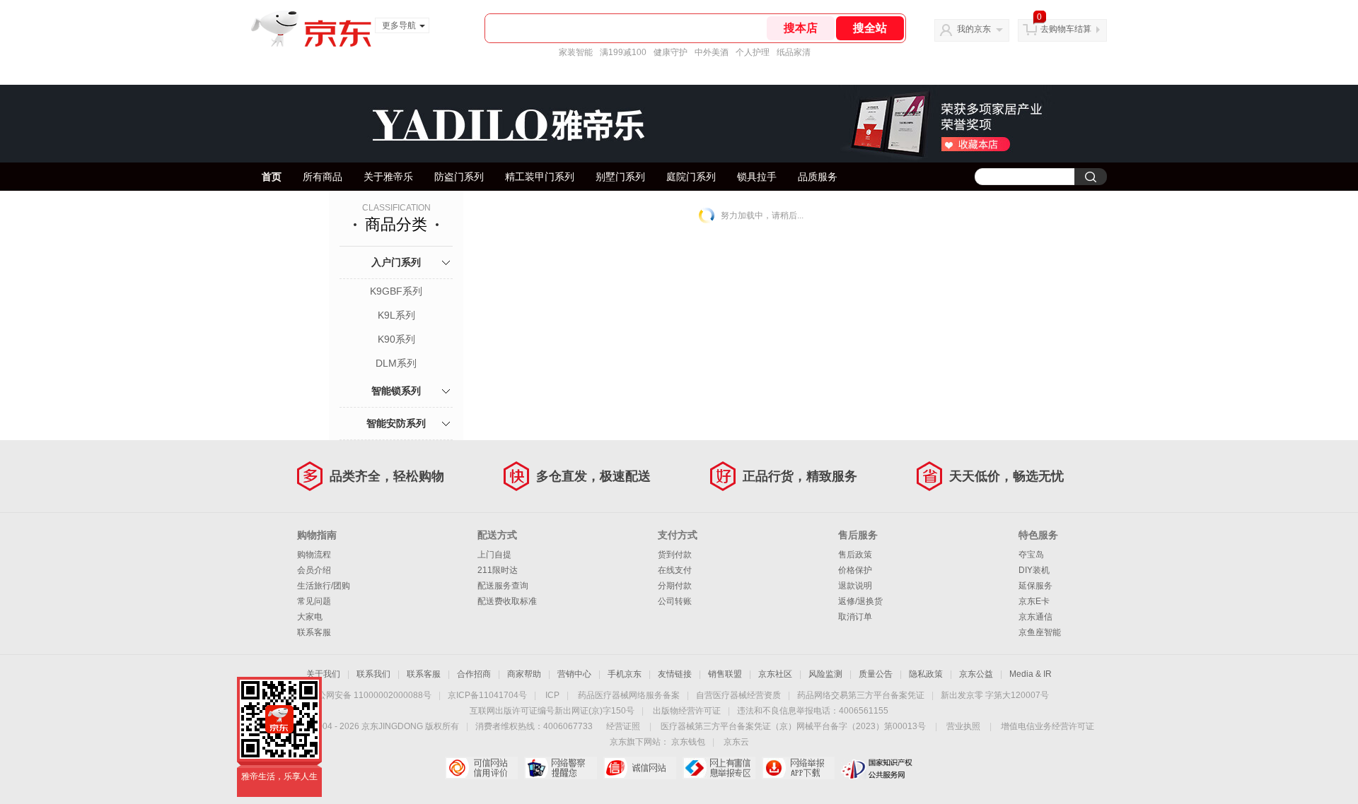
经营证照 (623, 726)
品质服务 (817, 176)
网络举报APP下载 (798, 768)
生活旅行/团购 (323, 586)
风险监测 (825, 674)
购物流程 (314, 555)
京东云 (736, 742)
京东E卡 (1034, 601)
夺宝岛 (1031, 555)
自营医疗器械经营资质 (738, 695)
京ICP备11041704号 (487, 695)
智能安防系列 (396, 423)
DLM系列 (396, 363)
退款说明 (855, 586)
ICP (552, 695)
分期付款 (675, 586)
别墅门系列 (620, 176)
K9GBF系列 (396, 291)
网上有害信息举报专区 (719, 768)
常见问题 (314, 601)
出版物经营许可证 (687, 711)
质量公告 (876, 674)
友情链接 (675, 674)
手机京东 (625, 674)
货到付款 (675, 555)
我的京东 (974, 29)
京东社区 (775, 674)
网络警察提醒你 (560, 768)
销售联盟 (725, 674)
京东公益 (976, 674)
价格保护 (855, 570)
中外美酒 (712, 52)
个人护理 (753, 52)
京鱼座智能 (1039, 632)
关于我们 (323, 674)
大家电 (310, 617)
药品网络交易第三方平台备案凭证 (860, 695)
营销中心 (574, 674)
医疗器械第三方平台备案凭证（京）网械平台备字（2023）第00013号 (793, 726)
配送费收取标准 (507, 601)
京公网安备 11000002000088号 (370, 695)
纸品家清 (794, 52)
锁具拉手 (757, 176)
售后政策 (855, 555)
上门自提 (494, 555)
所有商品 (322, 176)
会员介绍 (314, 570)
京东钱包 (688, 742)
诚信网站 (639, 768)
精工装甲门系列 (539, 176)
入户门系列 (396, 262)
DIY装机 (1034, 570)
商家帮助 (524, 674)
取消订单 (855, 617)
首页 (272, 176)
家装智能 (576, 52)
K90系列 (396, 339)
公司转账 (675, 601)
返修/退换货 (860, 601)
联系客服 (314, 632)
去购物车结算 (1065, 29)
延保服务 (1035, 586)
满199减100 (623, 52)
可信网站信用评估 (481, 768)
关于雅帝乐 (388, 176)
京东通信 (1035, 617)
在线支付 (675, 570)
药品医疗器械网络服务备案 (629, 695)
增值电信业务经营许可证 (1047, 726)
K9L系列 (396, 315)
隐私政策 (926, 674)
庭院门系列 (691, 176)
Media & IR (1030, 674)
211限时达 (497, 570)
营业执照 (963, 726)
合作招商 (474, 674)
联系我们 (373, 674)
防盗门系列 (459, 176)
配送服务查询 (502, 586)
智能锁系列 (396, 390)
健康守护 (670, 52)
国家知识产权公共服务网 (877, 768)
